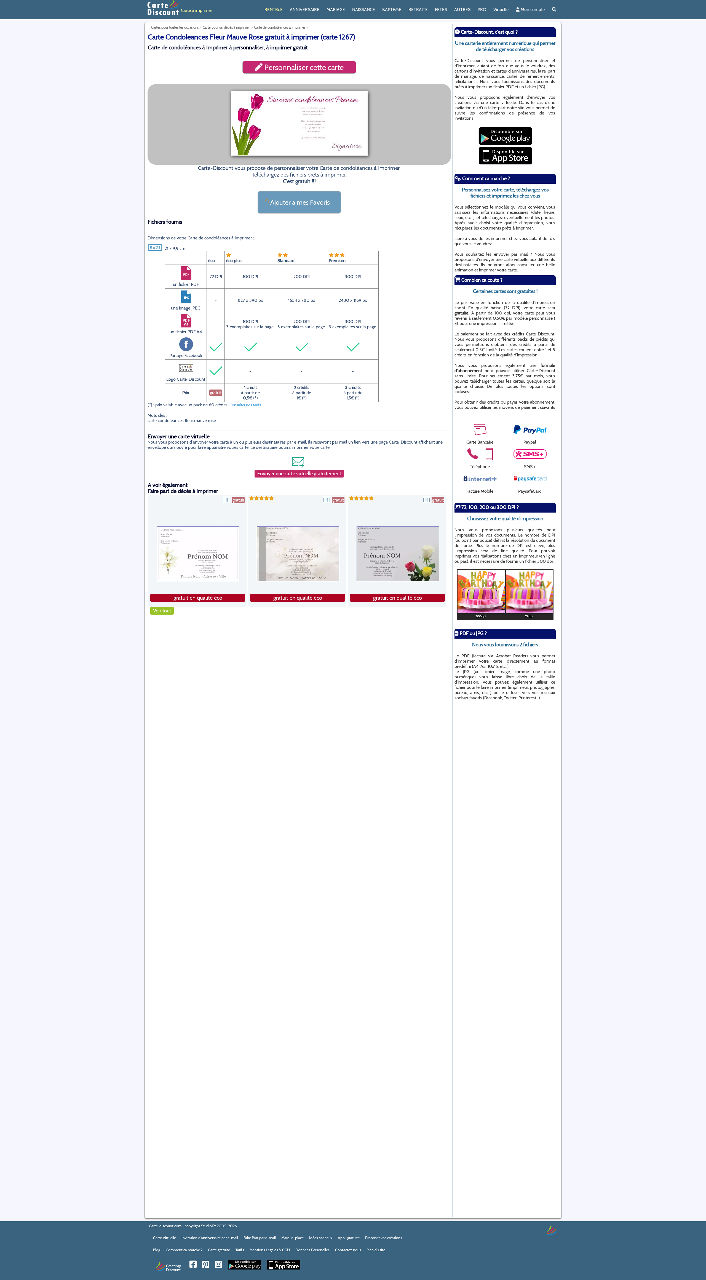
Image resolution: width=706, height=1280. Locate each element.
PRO (482, 9)
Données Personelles (312, 1250)
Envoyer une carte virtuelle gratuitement (299, 474)
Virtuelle (501, 9)
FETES (441, 9)
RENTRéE (273, 9)
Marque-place (292, 1238)
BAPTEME (391, 9)
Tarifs (240, 1250)
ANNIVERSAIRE (304, 9)
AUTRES (462, 9)
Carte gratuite (219, 1250)
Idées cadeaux (320, 1238)
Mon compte (532, 9)
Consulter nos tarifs (245, 404)
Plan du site (376, 1250)
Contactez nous (348, 1250)
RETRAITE (418, 9)
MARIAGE (336, 9)
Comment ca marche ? (184, 1250)
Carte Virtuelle (164, 1238)
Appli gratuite (349, 1238)
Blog (156, 1250)
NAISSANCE (363, 9)
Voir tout (162, 611)
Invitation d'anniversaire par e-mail (209, 1238)
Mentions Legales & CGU (270, 1250)
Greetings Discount (173, 1267)
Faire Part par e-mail (260, 1238)
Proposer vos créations (383, 1238)
